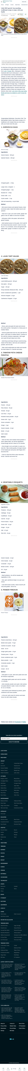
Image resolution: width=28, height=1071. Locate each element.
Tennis (15, 888)
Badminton (3, 886)
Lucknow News (17, 788)
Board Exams (17, 819)
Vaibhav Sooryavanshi (5, 935)
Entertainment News (5, 952)
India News (17, 4)
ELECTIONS (3, 901)
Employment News (18, 821)
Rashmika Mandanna (5, 932)
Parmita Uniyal (5, 15)
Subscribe (24, 1)
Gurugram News (17, 783)
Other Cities (16, 795)
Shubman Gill (17, 765)
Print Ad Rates (13, 1028)
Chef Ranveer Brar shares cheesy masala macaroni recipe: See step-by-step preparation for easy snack (7, 966)
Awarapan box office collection (20, 935)
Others (2, 891)
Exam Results (3, 824)
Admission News (4, 819)
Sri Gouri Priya (4, 937)
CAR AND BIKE (4, 877)
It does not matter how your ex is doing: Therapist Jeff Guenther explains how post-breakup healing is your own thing (20, 997)
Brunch (15, 830)
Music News (3, 803)
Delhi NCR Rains (4, 925)
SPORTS (2, 884)
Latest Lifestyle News (7, 961)
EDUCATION (3, 817)
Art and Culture (4, 830)
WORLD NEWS (4, 754)
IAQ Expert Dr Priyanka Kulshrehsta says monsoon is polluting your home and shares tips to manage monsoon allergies (20, 967)
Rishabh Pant (17, 770)
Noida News (16, 790)
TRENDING (3, 846)
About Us (3, 1023)
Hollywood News (17, 800)
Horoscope (3, 813)
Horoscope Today (17, 939)
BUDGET (2, 860)
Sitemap (2, 1030)
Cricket (11, 4)
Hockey (2, 888)
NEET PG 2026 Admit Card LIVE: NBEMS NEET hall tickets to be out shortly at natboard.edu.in (6, 1017)
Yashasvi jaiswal (17, 932)
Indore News (3, 785)
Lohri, (5, 71)
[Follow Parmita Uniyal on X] (9, 15)
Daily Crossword (17, 914)
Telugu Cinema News (5, 805)
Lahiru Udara (16, 772)
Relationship (3, 837)
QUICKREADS (4, 904)
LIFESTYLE (3, 827)
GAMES (2, 911)
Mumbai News (4, 790)
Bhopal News (17, 778)
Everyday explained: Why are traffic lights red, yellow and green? (20, 973)
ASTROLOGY (3, 811)
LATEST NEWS (4, 750)
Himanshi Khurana (18, 930)
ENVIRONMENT (4, 863)
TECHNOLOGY (4, 880)
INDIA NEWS (3, 757)
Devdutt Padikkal (4, 768)
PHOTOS (3, 853)
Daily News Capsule (5, 738)
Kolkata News (3, 788)
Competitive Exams (5, 821)
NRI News (3, 957)
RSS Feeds (12, 1030)
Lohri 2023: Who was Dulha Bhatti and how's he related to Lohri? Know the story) (14, 92)
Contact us (12, 1023)
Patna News (3, 792)
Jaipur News (16, 785)
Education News (17, 824)
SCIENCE (3, 866)
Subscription (3, 1028)
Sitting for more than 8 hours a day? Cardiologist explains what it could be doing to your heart (20, 989)
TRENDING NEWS (5, 923)
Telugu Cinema (17, 950)
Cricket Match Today (18, 763)
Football (15, 886)
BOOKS (2, 894)
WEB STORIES (4, 842)
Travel (15, 837)
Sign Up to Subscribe (14, 741)
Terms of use (21, 1023)
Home (2, 4)
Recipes (15, 834)
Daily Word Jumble (5, 916)
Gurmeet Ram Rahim (5, 930)
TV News (16, 805)
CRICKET (3, 761)
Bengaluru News (4, 778)
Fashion (2, 832)
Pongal (9, 71)
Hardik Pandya (17, 768)
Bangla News (16, 952)
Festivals (16, 832)
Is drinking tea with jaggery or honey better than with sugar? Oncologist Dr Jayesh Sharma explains (20, 982)
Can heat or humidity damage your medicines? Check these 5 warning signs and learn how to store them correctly (6, 989)
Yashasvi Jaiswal (4, 770)
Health (2, 834)
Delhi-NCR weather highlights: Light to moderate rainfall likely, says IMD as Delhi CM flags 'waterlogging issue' (20, 1010)
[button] (1, 1)
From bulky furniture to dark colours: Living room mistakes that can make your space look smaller (6, 981)
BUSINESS (3, 849)
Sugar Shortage (17, 925)
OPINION (3, 870)
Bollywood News (4, 800)
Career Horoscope (18, 937)
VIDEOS (2, 856)
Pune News (16, 792)
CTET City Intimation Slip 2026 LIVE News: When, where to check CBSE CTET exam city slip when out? (7, 1010)
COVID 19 (3, 908)
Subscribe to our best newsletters (14, 735)
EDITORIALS (3, 873)
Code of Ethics (22, 1028)
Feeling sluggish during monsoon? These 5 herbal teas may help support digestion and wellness (6, 974)
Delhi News (3, 783)
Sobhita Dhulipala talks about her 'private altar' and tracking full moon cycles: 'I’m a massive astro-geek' (6, 997)
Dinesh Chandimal (4, 772)
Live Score (3, 765)
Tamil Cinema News (18, 803)
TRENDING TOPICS (5, 943)
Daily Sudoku (3, 914)
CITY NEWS (3, 776)
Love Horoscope (4, 939)
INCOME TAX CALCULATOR (7, 919)
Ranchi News (3, 795)
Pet (1, 839)
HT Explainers (17, 957)
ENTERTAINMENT (5, 798)
